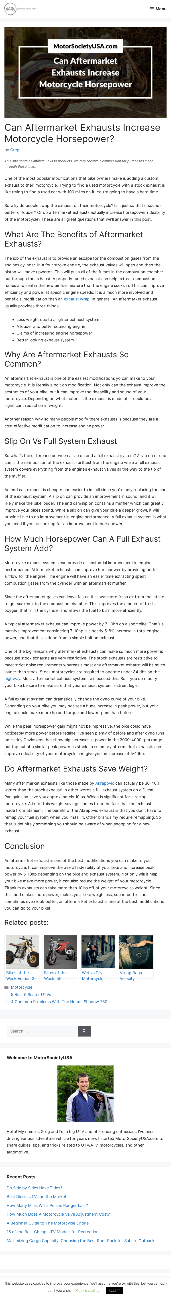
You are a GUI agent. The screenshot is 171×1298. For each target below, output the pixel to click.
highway (12, 678)
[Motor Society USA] (20, 9)
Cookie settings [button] (88, 1290)
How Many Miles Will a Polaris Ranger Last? (47, 1205)
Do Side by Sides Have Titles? (34, 1188)
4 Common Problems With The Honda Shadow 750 (59, 1001)
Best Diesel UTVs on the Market (36, 1196)
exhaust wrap (77, 299)
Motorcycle (21, 987)
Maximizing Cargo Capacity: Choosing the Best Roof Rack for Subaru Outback (81, 1240)
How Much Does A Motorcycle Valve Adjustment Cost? (58, 1214)
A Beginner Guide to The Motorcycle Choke (48, 1223)
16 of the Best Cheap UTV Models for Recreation (53, 1231)
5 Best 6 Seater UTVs (31, 994)
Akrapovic (104, 783)
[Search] (84, 1031)
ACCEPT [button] (114, 1290)
